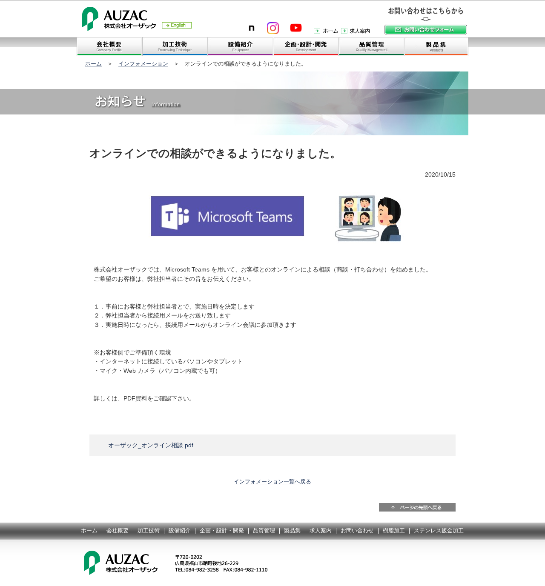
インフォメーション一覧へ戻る (272, 481)
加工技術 (149, 530)
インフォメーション (143, 63)
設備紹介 (180, 530)
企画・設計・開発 (222, 530)
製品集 (292, 530)
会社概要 (117, 530)
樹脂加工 (394, 530)
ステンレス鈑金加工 (439, 530)
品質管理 (264, 530)
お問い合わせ (357, 530)
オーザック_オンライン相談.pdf (150, 445)
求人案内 (321, 530)
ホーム (93, 63)
